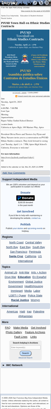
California (30, 256)
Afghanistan (25, 316)
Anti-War (24, 272)
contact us (35, 218)
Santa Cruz (16, 256)
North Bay (12, 247)
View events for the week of (35, 11)
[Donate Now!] (25, 198)
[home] (23, 3)
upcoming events (34, 228)
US (40, 256)
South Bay (38, 247)
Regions (7, 236)
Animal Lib (11, 272)
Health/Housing (34, 286)
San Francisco (18, 251)
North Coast (16, 242)
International (25, 260)
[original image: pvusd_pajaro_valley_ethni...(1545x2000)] (25, 60)
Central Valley (33, 242)
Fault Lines (20, 336)
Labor (36, 290)
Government (15, 286)
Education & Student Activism (31, 16)
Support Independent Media (19, 179)
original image (19, 93)
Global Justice (33, 281)
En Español (39, 277)
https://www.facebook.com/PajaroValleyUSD (17, 159)
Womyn (35, 300)
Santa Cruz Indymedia (10, 16)
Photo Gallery (14, 332)
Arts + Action (38, 272)
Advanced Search (25, 358)
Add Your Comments (13, 172)
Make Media (20, 327)
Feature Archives (35, 332)
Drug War (10, 277)
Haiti (22, 311)
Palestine (38, 311)
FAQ (7, 327)
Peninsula (35, 251)
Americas (12, 311)
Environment (16, 281)
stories (18, 228)
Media (28, 290)
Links (33, 336)
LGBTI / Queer (17, 295)
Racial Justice (6, 18)
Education (24, 277)
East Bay (25, 247)
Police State (35, 295)
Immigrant (17, 290)
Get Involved (38, 327)
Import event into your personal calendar (34, 96)
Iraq (29, 311)
